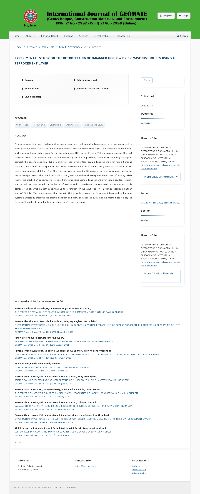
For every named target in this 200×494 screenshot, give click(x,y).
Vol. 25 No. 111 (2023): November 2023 (64, 47)
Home (16, 36)
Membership (101, 36)
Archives (83, 36)
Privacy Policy (139, 473)
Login (185, 16)
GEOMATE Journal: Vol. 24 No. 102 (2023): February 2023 (44, 423)
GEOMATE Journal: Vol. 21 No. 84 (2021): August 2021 (42, 345)
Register (167, 16)
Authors (136, 466)
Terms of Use (139, 470)
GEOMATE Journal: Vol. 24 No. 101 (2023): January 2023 (43, 316)
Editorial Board (49, 36)
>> (25, 443)
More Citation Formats (159, 176)
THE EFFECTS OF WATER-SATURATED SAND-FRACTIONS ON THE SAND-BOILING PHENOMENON (64, 342)
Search (183, 36)
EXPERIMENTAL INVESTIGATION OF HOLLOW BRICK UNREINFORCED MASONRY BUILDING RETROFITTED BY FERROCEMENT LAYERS (83, 419)
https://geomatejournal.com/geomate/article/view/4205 (160, 167)
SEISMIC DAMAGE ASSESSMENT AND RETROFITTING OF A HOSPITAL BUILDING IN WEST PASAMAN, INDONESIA (72, 380)
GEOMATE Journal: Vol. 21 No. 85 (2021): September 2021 (44, 435)
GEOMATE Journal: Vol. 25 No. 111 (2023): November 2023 (44, 332)
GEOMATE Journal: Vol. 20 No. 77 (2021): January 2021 (42, 397)
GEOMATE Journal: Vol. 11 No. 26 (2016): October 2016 (42, 371)
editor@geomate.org (85, 466)
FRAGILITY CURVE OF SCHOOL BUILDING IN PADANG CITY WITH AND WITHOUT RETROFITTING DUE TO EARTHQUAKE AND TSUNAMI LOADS (87, 354)
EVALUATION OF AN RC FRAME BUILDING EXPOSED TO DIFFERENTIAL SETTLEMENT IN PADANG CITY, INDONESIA (73, 406)
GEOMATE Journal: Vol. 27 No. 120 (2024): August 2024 (43, 384)
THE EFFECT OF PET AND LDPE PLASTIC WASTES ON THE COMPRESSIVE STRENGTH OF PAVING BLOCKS (69, 312)
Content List (124, 36)
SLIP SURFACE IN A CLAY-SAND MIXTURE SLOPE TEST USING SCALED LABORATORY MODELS (63, 432)
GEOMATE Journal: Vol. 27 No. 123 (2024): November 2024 (44, 410)
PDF (148, 81)
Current (68, 36)
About (29, 36)
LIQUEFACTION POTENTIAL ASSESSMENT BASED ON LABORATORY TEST (52, 367)
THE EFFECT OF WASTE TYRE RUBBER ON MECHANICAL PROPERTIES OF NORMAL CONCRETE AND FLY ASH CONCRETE (76, 393)
